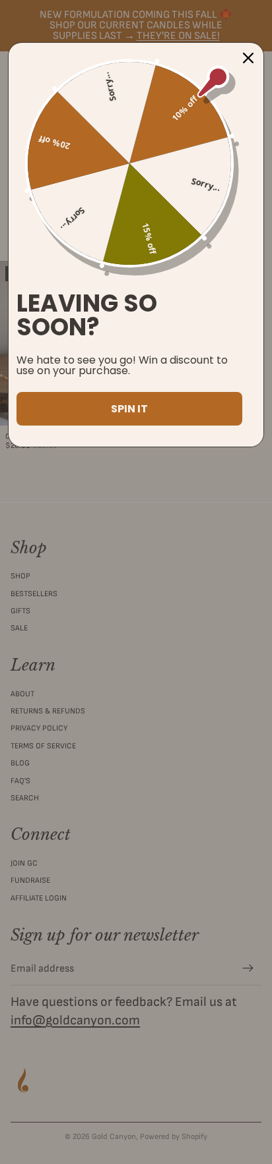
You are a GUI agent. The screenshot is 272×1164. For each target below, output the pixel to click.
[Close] (248, 58)
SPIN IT (129, 408)
